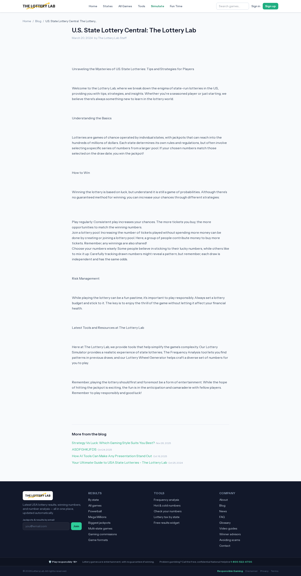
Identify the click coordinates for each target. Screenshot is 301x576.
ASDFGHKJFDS (84, 449)
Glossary (225, 523)
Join (76, 526)
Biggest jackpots (99, 523)
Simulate (157, 6)
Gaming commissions (102, 534)
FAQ (222, 517)
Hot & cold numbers (167, 505)
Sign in (255, 6)
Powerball (95, 511)
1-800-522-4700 (241, 561)
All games (94, 505)
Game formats (98, 540)
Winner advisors (230, 534)
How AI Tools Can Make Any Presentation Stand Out (112, 456)
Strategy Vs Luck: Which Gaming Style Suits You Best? (113, 443)
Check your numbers (167, 511)
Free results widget (166, 523)
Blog (38, 21)
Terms (274, 571)
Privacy (264, 571)
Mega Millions (97, 517)
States (108, 6)
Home (93, 6)
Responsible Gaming (230, 571)
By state (93, 500)
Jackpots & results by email (38, 519)
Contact (224, 546)
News (223, 511)
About (223, 500)
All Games (125, 6)
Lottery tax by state (167, 517)
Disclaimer (251, 571)
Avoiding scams (229, 540)
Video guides (228, 528)
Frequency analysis (166, 500)
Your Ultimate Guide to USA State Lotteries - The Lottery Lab (119, 462)
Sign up (270, 6)
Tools (141, 6)
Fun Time (176, 6)
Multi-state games (100, 528)
